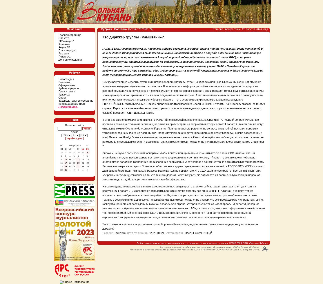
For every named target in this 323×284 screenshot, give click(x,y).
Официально (66, 85)
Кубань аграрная (69, 88)
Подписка (64, 56)
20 (78, 163)
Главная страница (69, 35)
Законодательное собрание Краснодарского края (75, 102)
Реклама (63, 53)
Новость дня (66, 79)
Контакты (64, 44)
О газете (63, 38)
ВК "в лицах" (66, 41)
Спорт (62, 97)
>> (87, 145)
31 (66, 170)
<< (61, 145)
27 (78, 166)
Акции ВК (64, 47)
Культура (64, 94)
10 (66, 159)
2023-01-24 (157, 233)
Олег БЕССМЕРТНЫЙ (198, 233)
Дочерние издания (70, 59)
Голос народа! (67, 50)
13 (78, 159)
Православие (66, 91)
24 (66, 166)
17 (66, 163)
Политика (64, 82)
